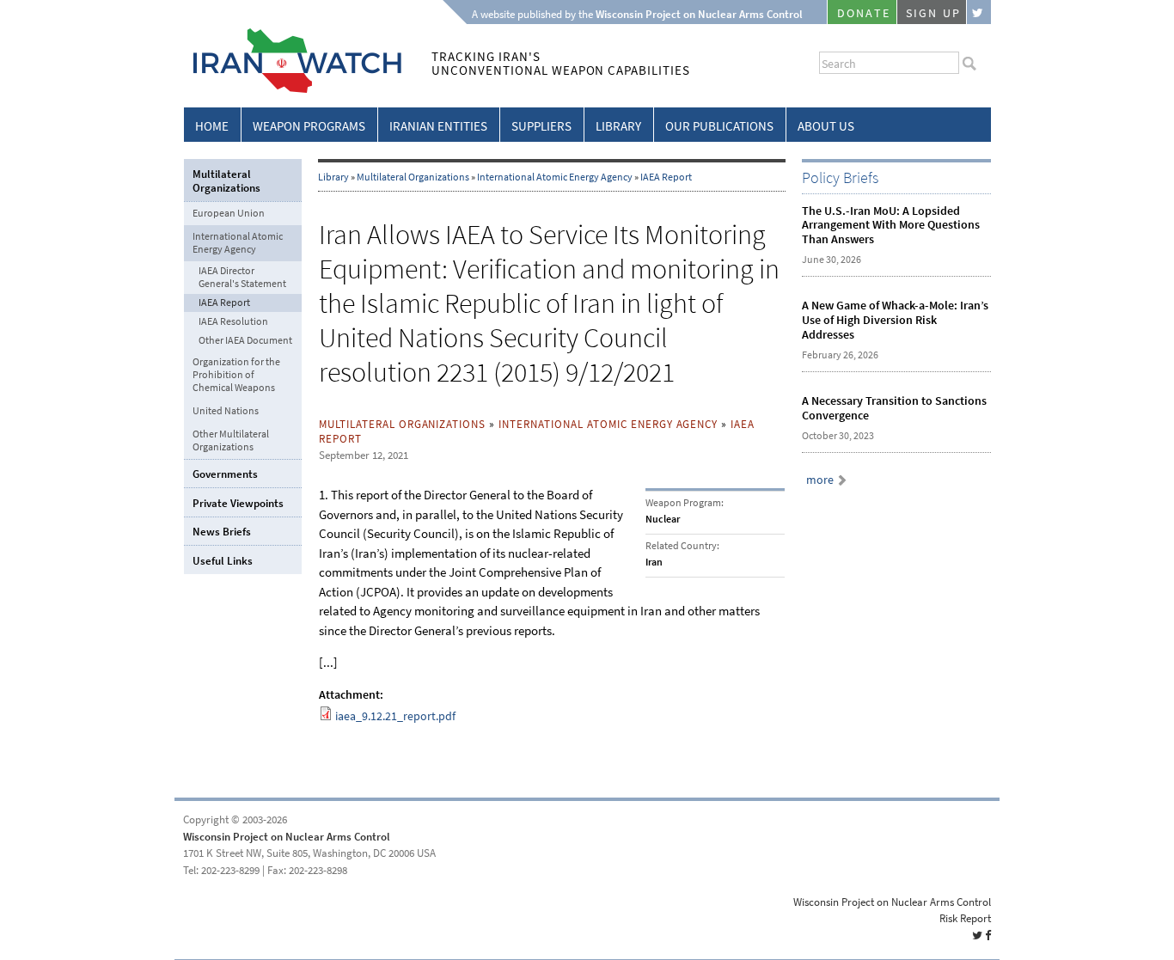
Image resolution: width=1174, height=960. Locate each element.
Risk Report (965, 918)
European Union (229, 213)
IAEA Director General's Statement (242, 277)
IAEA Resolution (233, 321)
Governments (225, 474)
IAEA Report (666, 177)
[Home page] (292, 90)
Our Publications (719, 126)
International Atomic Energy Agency (555, 177)
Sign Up (933, 13)
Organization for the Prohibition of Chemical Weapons (236, 374)
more (820, 480)
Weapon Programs (309, 126)
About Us (826, 126)
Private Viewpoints (238, 503)
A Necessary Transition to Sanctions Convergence (894, 408)
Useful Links (223, 560)
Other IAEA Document (245, 340)
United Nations (226, 411)
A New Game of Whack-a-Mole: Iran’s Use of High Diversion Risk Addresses (895, 320)
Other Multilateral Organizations (231, 440)
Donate (863, 13)
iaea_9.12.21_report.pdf (395, 716)
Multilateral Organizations (413, 177)
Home (212, 126)
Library (618, 126)
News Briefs (222, 531)
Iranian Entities (438, 126)
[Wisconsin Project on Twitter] (979, 12)
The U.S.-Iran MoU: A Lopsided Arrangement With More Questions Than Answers (891, 225)
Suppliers (541, 126)
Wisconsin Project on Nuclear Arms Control (286, 836)
